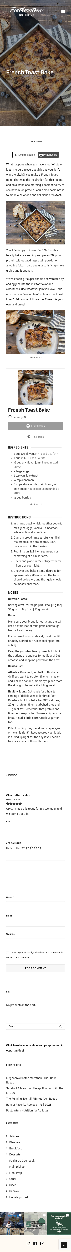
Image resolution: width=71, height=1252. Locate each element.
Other (12, 1178)
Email (9, 915)
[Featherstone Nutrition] (26, 11)
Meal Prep (15, 1172)
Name (10, 897)
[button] (63, 11)
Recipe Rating (13, 848)
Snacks (14, 1191)
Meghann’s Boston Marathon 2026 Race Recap (31, 1080)
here (16, 1045)
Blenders (14, 1142)
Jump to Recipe (26, 154)
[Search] (35, 1026)
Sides (12, 1185)
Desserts (15, 1154)
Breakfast (15, 1148)
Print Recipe (50, 154)
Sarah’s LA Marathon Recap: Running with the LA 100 (34, 1090)
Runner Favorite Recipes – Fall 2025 (29, 1104)
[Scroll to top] (64, 1244)
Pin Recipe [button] (37, 436)
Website (10, 934)
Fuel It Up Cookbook (22, 1160)
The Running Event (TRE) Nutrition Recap (31, 1098)
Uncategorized (18, 1197)
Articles (14, 1136)
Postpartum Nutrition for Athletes (27, 1110)
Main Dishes (16, 1166)
